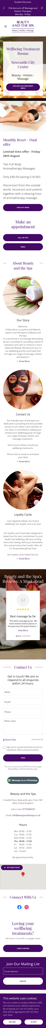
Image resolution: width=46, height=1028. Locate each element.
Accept (34, 1022)
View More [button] (23, 630)
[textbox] (23, 691)
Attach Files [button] (10, 739)
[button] (6, 26)
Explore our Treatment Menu (23, 87)
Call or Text (23, 238)
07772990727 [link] (28, 809)
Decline (12, 1022)
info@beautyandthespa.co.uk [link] (26, 815)
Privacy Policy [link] (13, 769)
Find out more (23, 207)
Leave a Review (23, 948)
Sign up (23, 981)
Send (23, 758)
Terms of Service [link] (27, 769)
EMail (23, 247)
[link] (23, 26)
